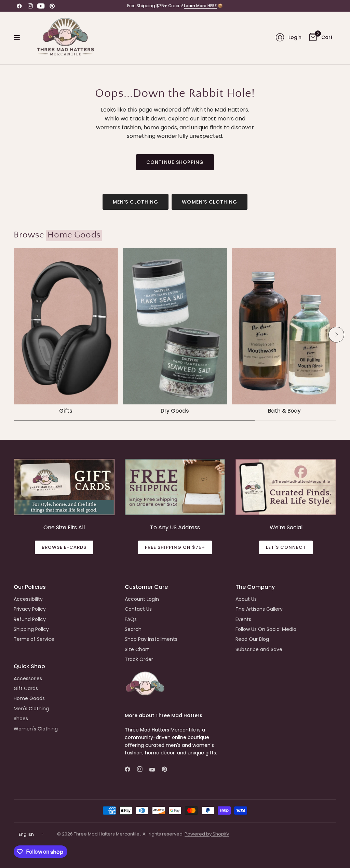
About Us (246, 599)
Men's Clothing (136, 201)
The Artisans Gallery (259, 609)
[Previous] (14, 334)
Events (243, 619)
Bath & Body (284, 411)
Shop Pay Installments (151, 639)
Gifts (65, 411)
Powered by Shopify (207, 834)
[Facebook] (19, 5)
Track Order (139, 659)
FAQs (131, 619)
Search (133, 629)
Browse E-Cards (64, 547)
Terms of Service (34, 639)
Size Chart (137, 649)
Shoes (21, 718)
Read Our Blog (252, 639)
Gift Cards (26, 688)
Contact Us (138, 609)
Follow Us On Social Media (265, 629)
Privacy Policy (30, 609)
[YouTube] (41, 5)
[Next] (336, 334)
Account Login (142, 599)
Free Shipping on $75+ (175, 547)
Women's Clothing (209, 201)
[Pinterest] (51, 5)
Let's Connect (286, 547)
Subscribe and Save (258, 649)
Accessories (28, 678)
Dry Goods (175, 411)
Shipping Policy (31, 629)
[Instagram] (30, 5)
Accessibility (28, 599)
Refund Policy (30, 619)
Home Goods (29, 698)
